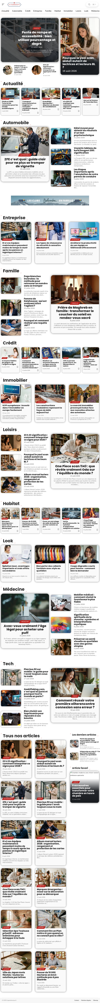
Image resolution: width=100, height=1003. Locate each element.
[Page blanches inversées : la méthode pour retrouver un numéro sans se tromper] (11, 286)
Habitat (36, 28)
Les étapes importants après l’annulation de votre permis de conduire (86, 173)
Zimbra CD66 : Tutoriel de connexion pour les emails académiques (10, 104)
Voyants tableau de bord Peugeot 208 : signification (85, 150)
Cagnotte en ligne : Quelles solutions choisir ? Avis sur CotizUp (90, 363)
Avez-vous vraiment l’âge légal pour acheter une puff (25, 629)
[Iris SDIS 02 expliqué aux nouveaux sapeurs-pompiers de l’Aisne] (71, 93)
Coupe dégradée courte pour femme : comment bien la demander (82, 568)
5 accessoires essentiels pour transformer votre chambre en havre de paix (83, 791)
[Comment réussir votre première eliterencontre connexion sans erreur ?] (75, 682)
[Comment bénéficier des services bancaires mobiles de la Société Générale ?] (30, 352)
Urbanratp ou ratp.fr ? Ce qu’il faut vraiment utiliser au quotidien (20, 69)
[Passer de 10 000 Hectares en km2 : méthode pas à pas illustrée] (30, 513)
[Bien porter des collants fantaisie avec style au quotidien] (50, 554)
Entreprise (7, 239)
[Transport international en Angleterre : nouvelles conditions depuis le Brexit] (30, 93)
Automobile (16, 122)
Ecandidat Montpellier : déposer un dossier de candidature (51, 104)
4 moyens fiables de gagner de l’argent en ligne (9, 362)
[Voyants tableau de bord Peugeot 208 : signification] (61, 157)
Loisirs (67, 54)
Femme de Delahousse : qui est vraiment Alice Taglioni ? (35, 302)
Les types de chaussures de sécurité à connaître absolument (49, 245)
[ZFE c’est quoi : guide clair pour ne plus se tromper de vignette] (25, 141)
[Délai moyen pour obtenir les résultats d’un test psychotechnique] (61, 136)
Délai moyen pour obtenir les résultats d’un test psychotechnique (85, 132)
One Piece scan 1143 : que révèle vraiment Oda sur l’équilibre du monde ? (75, 469)
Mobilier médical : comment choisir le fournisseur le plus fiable (85, 598)
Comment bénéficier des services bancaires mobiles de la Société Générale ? (30, 364)
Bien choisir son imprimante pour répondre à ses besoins (34, 715)
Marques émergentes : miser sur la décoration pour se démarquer (10, 524)
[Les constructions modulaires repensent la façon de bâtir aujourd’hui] (50, 394)
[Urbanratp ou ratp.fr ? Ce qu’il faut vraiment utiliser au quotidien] (8, 70)
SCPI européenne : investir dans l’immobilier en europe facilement (15, 407)
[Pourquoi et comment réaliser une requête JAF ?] (11, 327)
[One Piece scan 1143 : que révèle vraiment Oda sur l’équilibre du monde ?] (75, 448)
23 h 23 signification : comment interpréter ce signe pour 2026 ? (49, 69)
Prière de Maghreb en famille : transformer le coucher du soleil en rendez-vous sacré (75, 312)
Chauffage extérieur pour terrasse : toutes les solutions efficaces (90, 523)
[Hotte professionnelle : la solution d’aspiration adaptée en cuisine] (71, 513)
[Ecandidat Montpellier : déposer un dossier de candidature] (51, 93)
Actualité (5, 98)
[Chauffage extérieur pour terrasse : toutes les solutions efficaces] (91, 513)
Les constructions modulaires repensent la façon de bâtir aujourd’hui (49, 409)
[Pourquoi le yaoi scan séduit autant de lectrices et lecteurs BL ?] (80, 46)
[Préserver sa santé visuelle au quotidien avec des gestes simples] (61, 647)
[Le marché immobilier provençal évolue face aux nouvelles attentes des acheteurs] (84, 394)
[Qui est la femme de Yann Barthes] (91, 93)
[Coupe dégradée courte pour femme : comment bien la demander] (84, 554)
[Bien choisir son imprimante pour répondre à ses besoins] (11, 719)
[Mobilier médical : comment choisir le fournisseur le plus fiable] (61, 603)
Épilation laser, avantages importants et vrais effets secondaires (15, 568)
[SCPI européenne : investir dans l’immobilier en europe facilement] (16, 394)
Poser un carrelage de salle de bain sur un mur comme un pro (51, 524)
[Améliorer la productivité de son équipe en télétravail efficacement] (84, 231)
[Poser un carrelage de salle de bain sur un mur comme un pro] (51, 513)
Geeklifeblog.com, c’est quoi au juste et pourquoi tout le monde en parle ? (36, 693)
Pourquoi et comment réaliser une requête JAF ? (36, 323)
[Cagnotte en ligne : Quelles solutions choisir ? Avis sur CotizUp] (91, 352)
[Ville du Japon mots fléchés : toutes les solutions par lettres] (16, 960)
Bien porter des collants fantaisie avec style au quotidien (48, 568)
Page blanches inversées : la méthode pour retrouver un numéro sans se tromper (36, 281)
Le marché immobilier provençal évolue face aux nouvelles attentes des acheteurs (82, 409)
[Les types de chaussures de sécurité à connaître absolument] (50, 231)
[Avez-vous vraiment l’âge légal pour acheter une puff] (25, 608)
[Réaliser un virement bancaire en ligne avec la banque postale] (51, 352)
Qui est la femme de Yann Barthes (90, 101)
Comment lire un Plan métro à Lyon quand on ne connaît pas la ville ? (50, 933)
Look (8, 540)
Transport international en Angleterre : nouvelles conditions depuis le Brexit (30, 105)
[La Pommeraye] (14, 4)
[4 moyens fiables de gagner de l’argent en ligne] (10, 352)
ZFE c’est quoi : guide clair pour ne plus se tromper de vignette (25, 162)
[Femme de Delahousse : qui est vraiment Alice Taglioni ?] (11, 308)
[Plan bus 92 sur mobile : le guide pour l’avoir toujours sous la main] (11, 677)
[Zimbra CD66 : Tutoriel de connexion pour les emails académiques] (10, 93)
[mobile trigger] (3, 4)
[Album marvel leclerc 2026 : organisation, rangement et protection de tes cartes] (11, 485)
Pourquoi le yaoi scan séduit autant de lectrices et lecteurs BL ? (78, 62)
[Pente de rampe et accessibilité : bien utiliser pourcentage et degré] (74, 743)
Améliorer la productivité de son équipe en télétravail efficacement (83, 245)
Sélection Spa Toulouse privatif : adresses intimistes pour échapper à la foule (16, 934)
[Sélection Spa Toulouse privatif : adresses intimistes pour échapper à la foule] (16, 919)
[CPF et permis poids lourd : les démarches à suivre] (71, 352)
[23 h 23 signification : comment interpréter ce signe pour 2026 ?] (37, 70)
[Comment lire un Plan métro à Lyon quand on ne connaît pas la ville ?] (50, 919)
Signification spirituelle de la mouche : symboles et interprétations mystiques (86, 619)
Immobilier (15, 380)
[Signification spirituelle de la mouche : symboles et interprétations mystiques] (61, 625)
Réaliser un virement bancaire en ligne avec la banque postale (51, 363)
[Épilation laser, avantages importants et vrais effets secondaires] (16, 554)
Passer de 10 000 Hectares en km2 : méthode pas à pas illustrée (30, 524)
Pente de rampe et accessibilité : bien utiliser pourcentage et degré (36, 38)
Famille (11, 271)
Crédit (10, 343)
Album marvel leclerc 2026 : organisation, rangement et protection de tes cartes (36, 479)
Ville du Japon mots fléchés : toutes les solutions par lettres (14, 975)
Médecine (14, 589)
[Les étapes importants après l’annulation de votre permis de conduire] (61, 179)
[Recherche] (89, 4)
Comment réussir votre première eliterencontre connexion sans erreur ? (75, 703)
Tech (8, 663)
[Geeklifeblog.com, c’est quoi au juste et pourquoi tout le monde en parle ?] (11, 698)
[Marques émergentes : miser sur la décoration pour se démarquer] (10, 513)
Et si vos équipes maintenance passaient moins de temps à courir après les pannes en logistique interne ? (15, 248)
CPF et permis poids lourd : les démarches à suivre (69, 363)
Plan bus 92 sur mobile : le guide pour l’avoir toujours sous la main (36, 673)
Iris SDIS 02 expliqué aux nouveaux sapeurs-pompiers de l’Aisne (71, 104)
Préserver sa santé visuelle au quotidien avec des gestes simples (86, 642)
